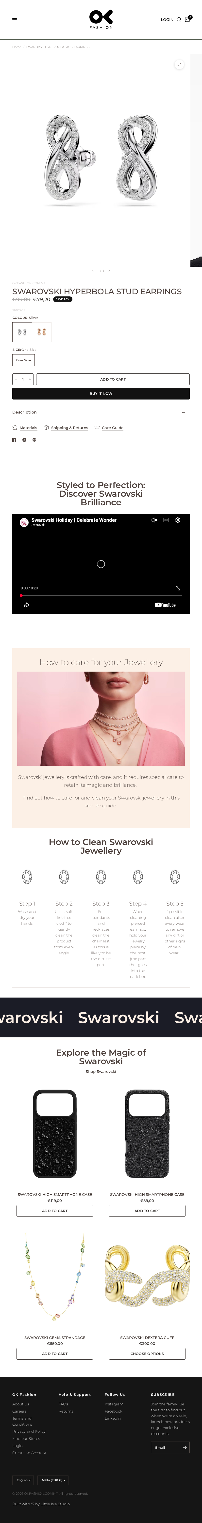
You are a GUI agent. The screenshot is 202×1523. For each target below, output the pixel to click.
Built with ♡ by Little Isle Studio (41, 1504)
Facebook (113, 1411)
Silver (22, 332)
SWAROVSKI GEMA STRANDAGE (54, 1337)
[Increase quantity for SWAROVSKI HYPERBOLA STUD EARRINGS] (30, 379)
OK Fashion (24, 1394)
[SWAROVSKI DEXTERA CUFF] (147, 1277)
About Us (20, 1404)
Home (16, 47)
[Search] (179, 19)
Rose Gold (41, 332)
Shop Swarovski (101, 1071)
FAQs (63, 1404)
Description (24, 412)
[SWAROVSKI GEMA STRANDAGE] (54, 1277)
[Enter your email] (185, 1447)
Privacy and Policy (29, 1431)
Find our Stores (26, 1438)
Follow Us (115, 1394)
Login (17, 1445)
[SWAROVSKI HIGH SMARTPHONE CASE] (54, 1134)
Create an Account (29, 1452)
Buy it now (101, 393)
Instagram (114, 1404)
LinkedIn (113, 1418)
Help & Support (75, 1394)
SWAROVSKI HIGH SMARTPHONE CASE (55, 1194)
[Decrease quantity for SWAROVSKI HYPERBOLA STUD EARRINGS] (16, 379)
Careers (19, 1411)
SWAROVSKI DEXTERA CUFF (147, 1337)
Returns (66, 1411)
